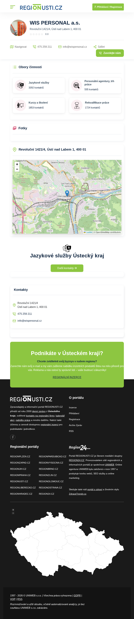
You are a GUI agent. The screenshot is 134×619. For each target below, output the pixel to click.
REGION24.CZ (46, 494)
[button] (67, 193)
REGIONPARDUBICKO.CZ (52, 456)
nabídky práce (23, 420)
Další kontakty (65, 268)
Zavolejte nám (112, 53)
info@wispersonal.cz (29, 320)
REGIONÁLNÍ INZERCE (67, 377)
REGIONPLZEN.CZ (20, 456)
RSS (71, 431)
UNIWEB (109, 464)
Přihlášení (74, 413)
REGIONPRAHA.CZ (20, 475)
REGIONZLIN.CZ (48, 475)
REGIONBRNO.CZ (48, 469)
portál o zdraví (94, 489)
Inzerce (73, 407)
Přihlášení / (102, 7)
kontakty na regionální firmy (40, 415)
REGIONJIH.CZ (18, 469)
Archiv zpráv (75, 425)
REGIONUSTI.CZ (19, 481)
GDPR (77, 595)
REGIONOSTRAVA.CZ (50, 487)
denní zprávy (39, 411)
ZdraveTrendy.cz (77, 494)
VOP (12, 599)
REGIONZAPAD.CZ (20, 462)
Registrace (116, 7)
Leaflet (89, 232)
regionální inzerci (49, 424)
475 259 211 (24, 313)
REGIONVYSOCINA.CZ (51, 462)
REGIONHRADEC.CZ (21, 494)
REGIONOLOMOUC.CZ (51, 481)
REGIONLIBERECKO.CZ (23, 487)
